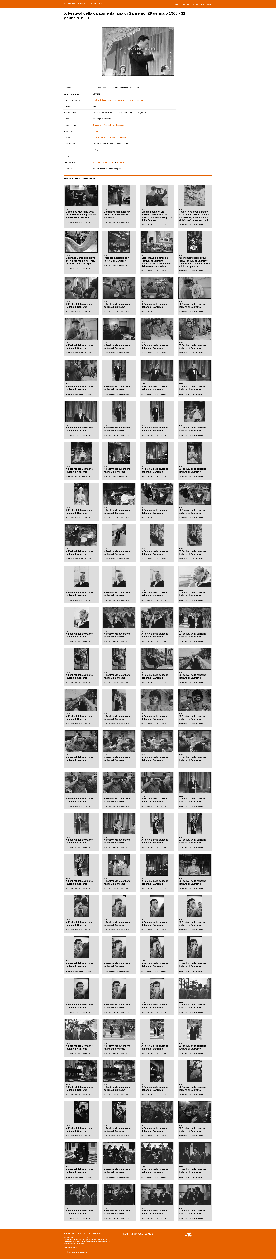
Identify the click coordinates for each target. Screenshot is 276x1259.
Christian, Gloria (99, 137)
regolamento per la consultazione (75, 1252)
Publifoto (96, 131)
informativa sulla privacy (72, 1247)
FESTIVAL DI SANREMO (103, 162)
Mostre (208, 5)
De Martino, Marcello (117, 137)
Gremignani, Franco (101, 125)
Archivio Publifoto (197, 5)
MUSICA (120, 162)
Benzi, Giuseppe (117, 125)
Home (177, 5)
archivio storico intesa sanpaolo (83, 4)
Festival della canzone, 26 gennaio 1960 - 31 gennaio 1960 (118, 100)
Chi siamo (185, 5)
